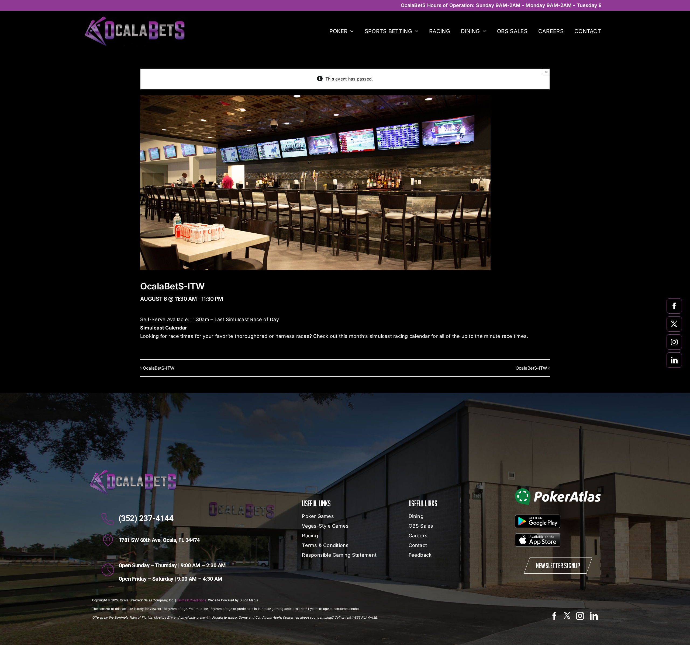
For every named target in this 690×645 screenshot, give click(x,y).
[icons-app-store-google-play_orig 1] (537, 535)
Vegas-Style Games (325, 526)
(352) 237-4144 (146, 518)
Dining (416, 516)
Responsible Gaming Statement (339, 555)
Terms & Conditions (325, 545)
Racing (310, 535)
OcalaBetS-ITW (158, 368)
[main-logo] (134, 18)
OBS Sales (421, 526)
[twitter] (674, 324)
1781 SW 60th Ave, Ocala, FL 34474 (159, 540)
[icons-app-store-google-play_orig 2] (537, 516)
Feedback (420, 555)
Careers (418, 535)
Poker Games (318, 516)
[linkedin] (674, 360)
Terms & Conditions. (192, 600)
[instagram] (674, 342)
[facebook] (674, 306)
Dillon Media (249, 600)
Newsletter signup (558, 566)
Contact (418, 545)
